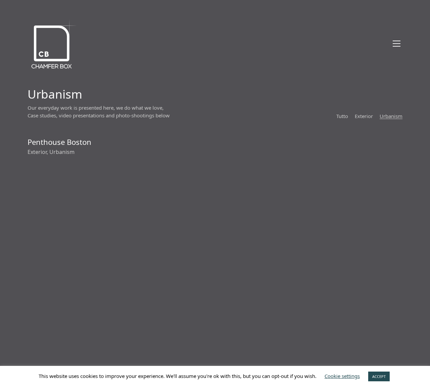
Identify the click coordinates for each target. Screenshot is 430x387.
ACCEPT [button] (379, 376)
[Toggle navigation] (396, 44)
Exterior (364, 116)
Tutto (342, 116)
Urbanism (391, 116)
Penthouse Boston (59, 142)
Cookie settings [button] (342, 376)
